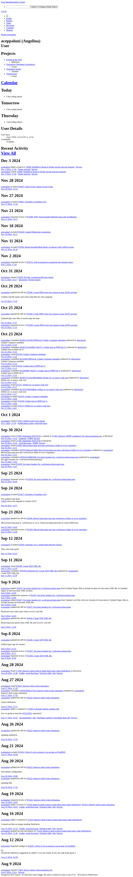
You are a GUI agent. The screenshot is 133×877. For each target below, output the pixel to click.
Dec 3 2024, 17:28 (8, 174)
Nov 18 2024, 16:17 (9, 234)
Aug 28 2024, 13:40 (9, 673)
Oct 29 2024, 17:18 (9, 301)
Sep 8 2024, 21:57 (8, 653)
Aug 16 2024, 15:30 (9, 833)
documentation (25, 718)
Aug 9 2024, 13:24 (9, 872)
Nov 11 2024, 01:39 (9, 249)
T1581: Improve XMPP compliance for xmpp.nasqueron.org (77, 436)
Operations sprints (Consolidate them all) (53, 718)
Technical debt (45, 673)
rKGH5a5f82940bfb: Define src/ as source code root (41, 389)
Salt (53, 673)
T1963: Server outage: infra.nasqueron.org (34, 870)
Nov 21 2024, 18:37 (9, 219)
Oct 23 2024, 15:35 (9, 345)
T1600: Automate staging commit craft (43, 709)
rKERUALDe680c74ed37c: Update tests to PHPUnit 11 (42, 347)
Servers (79, 167)
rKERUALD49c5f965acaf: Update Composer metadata (42, 340)
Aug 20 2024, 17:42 (9, 787)
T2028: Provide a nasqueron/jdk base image (35, 277)
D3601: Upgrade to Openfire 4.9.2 (32, 202)
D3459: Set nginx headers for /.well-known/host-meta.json (40, 464)
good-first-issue (41, 423)
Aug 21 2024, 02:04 (9, 754)
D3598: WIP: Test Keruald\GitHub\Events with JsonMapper (52, 217)
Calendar (9, 82)
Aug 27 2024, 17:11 (9, 706)
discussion (23, 280)
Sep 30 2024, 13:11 (9, 448)
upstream (22, 438)
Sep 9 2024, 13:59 (8, 627)
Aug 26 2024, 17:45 (9, 739)
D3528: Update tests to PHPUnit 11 (30, 366)
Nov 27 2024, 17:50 (9, 204)
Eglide (22, 673)
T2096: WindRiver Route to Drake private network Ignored (50, 167)
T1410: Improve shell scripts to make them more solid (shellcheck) (43, 671)
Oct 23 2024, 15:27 (9, 382)
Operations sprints (13, 69)
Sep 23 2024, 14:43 (9, 527)
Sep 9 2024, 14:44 (8, 605)
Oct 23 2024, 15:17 (9, 387)
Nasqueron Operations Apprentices (20, 64)
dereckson (81, 340)
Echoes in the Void (14, 60)
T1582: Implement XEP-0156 (28, 436)
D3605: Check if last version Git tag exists (35, 187)
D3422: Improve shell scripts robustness (32, 686)
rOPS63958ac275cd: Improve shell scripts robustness (41, 691)
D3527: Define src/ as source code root (32, 385)
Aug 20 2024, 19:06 (9, 776)
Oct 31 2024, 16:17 (9, 280)
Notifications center (26, 423)
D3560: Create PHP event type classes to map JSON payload (52, 292)
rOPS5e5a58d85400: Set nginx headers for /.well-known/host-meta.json (48, 457)
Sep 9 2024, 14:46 (8, 598)
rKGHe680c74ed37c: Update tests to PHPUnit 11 (39, 371)
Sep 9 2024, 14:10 (8, 616)
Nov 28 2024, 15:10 (9, 189)
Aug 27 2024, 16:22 (9, 718)
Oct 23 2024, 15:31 (9, 368)
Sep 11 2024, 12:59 (9, 568)
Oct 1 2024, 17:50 (8, 423)
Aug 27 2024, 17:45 (9, 688)
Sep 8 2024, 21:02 (8, 658)
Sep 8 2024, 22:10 (8, 649)
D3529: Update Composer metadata (31, 354)
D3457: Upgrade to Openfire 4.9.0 (32, 494)
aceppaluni (5, 167)
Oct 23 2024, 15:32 (9, 357)
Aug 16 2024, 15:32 (9, 829)
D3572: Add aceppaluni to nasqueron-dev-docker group (50, 262)
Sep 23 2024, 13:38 (9, 532)
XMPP (30, 438)
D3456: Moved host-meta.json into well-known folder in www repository (46, 445)
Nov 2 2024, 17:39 (9, 264)
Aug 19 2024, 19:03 (9, 802)
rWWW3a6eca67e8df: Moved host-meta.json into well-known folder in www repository (55, 450)
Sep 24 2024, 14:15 (9, 506)
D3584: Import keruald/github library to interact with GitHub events (46, 247)
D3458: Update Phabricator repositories (34, 232)
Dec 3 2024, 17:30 (8, 169)
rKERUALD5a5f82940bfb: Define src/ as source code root (43, 378)
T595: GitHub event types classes (31, 421)
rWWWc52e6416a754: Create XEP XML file (38, 571)
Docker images (34, 280)
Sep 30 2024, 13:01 (9, 462)
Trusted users (11, 74)
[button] (5, 2)
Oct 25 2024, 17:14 (9, 327)
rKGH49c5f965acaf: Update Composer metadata (39, 359)
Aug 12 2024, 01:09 (9, 857)
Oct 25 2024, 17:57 (9, 323)
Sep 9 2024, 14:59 (8, 593)
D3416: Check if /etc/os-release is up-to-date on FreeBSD (41, 752)
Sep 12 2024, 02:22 (9, 553)
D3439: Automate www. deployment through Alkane (40, 545)
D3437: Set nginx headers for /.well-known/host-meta (38, 588)
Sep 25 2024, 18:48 (9, 482)
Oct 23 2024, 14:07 (9, 408)
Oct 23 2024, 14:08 (9, 399)
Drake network (24, 169)
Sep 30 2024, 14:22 (9, 438)
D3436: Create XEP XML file (28, 566)
